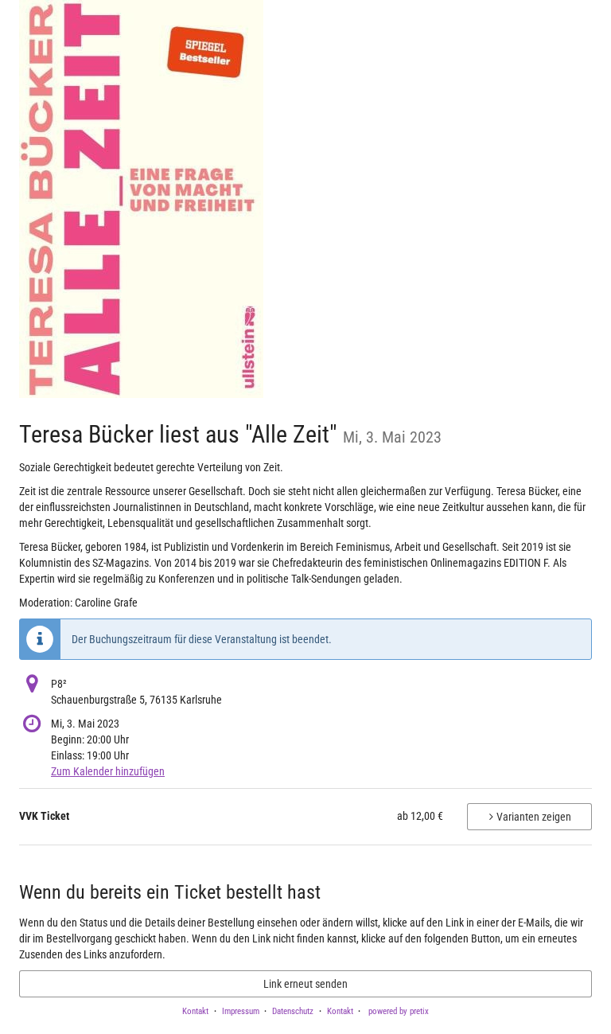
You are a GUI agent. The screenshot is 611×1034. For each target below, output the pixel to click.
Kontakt (195, 1011)
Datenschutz (292, 1011)
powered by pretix (398, 1011)
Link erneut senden (305, 983)
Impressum (240, 1011)
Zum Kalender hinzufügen (108, 771)
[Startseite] (141, 199)
